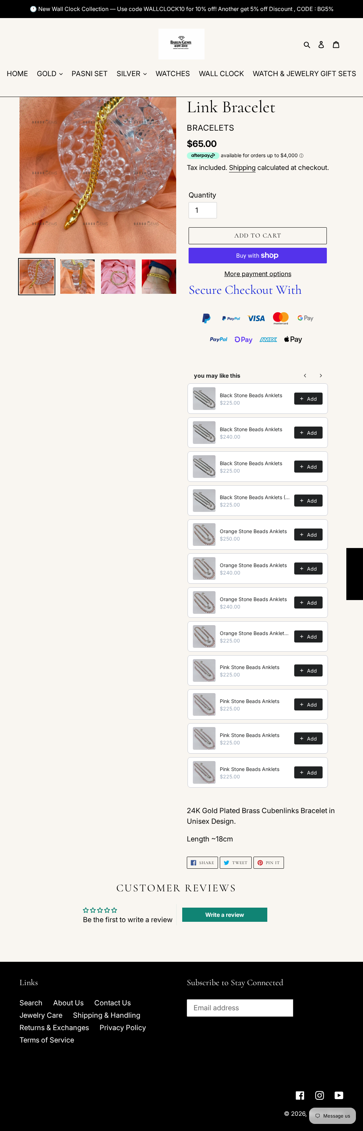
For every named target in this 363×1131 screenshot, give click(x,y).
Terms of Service (46, 1040)
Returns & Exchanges (54, 1027)
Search (31, 1003)
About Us (68, 1003)
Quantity (202, 195)
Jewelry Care (40, 1015)
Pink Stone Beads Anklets (249, 667)
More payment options (257, 274)
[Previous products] (305, 376)
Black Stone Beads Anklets (251, 395)
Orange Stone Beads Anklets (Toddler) (255, 633)
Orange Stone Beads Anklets (253, 531)
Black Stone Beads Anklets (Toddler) (255, 497)
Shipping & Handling (106, 1015)
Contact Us (112, 1003)
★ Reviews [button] (355, 574)
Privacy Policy (123, 1027)
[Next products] (321, 376)
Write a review (224, 914)
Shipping (242, 168)
